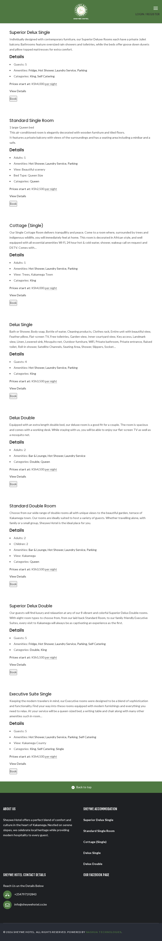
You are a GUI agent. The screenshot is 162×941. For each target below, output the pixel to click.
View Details (17, 91)
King (33, 76)
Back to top (84, 787)
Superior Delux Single (29, 32)
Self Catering (46, 76)
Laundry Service (65, 70)
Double (34, 461)
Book (13, 98)
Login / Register (147, 14)
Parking (82, 70)
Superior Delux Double (30, 606)
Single (60, 749)
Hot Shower (46, 70)
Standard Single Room (31, 120)
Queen (34, 181)
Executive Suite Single (30, 694)
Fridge (33, 70)
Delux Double (22, 418)
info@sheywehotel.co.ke (30, 904)
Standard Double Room (32, 506)
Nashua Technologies (104, 932)
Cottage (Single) (26, 225)
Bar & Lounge (37, 456)
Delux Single (20, 325)
